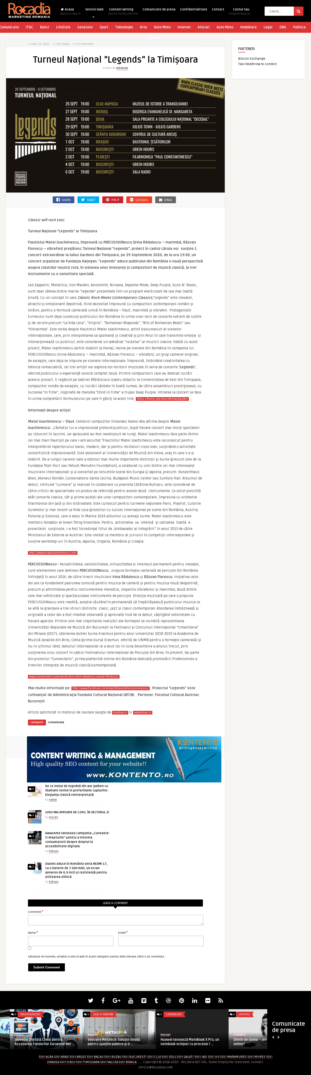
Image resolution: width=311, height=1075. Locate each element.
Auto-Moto (162, 27)
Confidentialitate (193, 9)
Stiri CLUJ (154, 1057)
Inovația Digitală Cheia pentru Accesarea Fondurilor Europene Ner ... (35, 1042)
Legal (268, 27)
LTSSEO (9, 1034)
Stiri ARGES (77, 1057)
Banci (44, 27)
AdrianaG (122, 68)
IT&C (29, 27)
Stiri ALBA (46, 1057)
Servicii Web (94, 9)
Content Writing (123, 12)
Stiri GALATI (185, 1057)
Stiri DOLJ (169, 1057)
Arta (143, 27)
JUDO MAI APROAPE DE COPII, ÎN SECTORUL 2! (77, 812)
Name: (33, 932)
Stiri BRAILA (128, 1062)
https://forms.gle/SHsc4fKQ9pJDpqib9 (162, 399)
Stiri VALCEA (109, 1062)
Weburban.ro (142, 712)
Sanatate (85, 27)
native (53, 799)
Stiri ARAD (61, 1057)
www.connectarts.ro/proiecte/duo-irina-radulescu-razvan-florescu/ (73, 677)
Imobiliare (248, 27)
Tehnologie (124, 27)
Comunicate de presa (159, 9)
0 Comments (85, 44)
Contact (218, 9)
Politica (299, 27)
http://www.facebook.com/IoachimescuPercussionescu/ (110, 688)
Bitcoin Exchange (251, 59)
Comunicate (56, 722)
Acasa (70, 12)
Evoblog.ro (120, 712)
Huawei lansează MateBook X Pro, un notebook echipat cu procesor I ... (180, 1042)
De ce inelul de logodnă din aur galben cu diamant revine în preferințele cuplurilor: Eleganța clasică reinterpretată (76, 790)
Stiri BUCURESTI (134, 1057)
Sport (104, 27)
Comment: (35, 911)
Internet (184, 27)
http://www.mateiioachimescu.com (52, 553)
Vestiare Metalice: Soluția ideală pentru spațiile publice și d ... (104, 1042)
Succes (53, 817)
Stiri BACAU (95, 1057)
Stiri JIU (213, 1057)
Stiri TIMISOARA (88, 1062)
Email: (123, 932)
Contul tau (239, 12)
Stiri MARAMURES (233, 1057)
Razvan (83, 1034)
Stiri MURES (256, 1057)
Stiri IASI (200, 1057)
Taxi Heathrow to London (257, 64)
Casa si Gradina (93, 1014)
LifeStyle (63, 27)
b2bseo (54, 851)
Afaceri (204, 27)
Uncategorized (20, 1014)
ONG (282, 27)
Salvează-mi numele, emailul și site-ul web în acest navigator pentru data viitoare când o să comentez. (96, 956)
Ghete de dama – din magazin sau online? (251, 1042)
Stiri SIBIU (67, 1062)
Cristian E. (230, 1034)
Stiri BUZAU (112, 1057)
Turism (152, 37)
